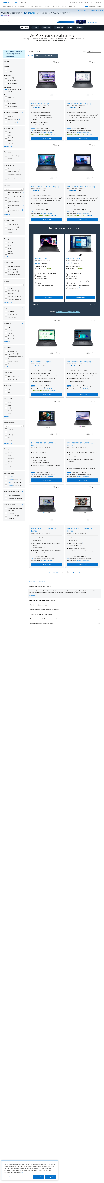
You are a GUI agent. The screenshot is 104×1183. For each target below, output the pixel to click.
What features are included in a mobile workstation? (45, 609)
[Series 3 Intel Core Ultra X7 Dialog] (22, 196)
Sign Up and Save (5, 15)
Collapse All (41, 581)
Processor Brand (9, 165)
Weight (6, 308)
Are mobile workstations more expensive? (42, 623)
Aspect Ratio (7, 385)
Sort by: (84, 51)
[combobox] (37, 2)
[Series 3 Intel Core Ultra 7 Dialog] (22, 205)
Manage (11, 1177)
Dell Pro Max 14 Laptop (41, 362)
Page (62, 572)
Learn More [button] (44, 132)
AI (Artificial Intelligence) (11, 112)
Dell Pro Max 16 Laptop (41, 103)
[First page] (49, 572)
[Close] (55, 1162)
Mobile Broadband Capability (12, 492)
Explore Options (47, 138)
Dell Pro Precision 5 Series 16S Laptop (80, 444)
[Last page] (79, 572)
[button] (73, 2)
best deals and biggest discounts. (68, 312)
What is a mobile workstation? (38, 605)
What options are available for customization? (43, 619)
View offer (53, 134)
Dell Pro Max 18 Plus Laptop (79, 362)
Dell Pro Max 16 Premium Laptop (81, 186)
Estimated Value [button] (39, 266)
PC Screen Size (8, 128)
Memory (6, 239)
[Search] (21, 189)
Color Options (8, 449)
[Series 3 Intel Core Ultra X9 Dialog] (22, 192)
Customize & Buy (49, 297)
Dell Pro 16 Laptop (73, 259)
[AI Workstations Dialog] (19, 119)
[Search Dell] (54, 2)
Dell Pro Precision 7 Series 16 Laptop (43, 444)
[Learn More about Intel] (81, 21)
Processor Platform (9, 505)
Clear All (30, 56)
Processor (7, 185)
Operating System (9, 220)
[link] (82, 2)
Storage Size (7, 323)
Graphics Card (8, 281)
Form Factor (7, 152)
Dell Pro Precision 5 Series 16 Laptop (43, 529)
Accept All (50, 1177)
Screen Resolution (9, 422)
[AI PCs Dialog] (14, 116)
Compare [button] (57, 62)
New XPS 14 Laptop (42, 259)
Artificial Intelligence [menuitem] (8, 6)
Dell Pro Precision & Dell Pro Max (44, 56)
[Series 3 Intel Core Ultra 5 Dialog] (22, 210)
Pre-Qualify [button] (50, 132)
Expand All (32, 581)
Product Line (7, 61)
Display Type (8, 398)
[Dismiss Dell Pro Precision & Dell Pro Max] (56, 56)
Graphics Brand (8, 262)
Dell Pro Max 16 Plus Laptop (79, 103)
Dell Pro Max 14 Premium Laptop (45, 186)
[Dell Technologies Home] (10, 2)
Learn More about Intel (92, 22)
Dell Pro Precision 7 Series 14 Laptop (79, 529)
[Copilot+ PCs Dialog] (17, 122)
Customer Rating (9, 473)
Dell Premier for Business (95, 6)
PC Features (7, 347)
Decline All (38, 1177)
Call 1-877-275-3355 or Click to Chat (90, 10)
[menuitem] (20, 6)
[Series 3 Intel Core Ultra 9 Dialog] (22, 201)
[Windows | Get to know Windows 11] (66, 22)
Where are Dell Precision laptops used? (41, 614)
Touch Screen (8, 372)
